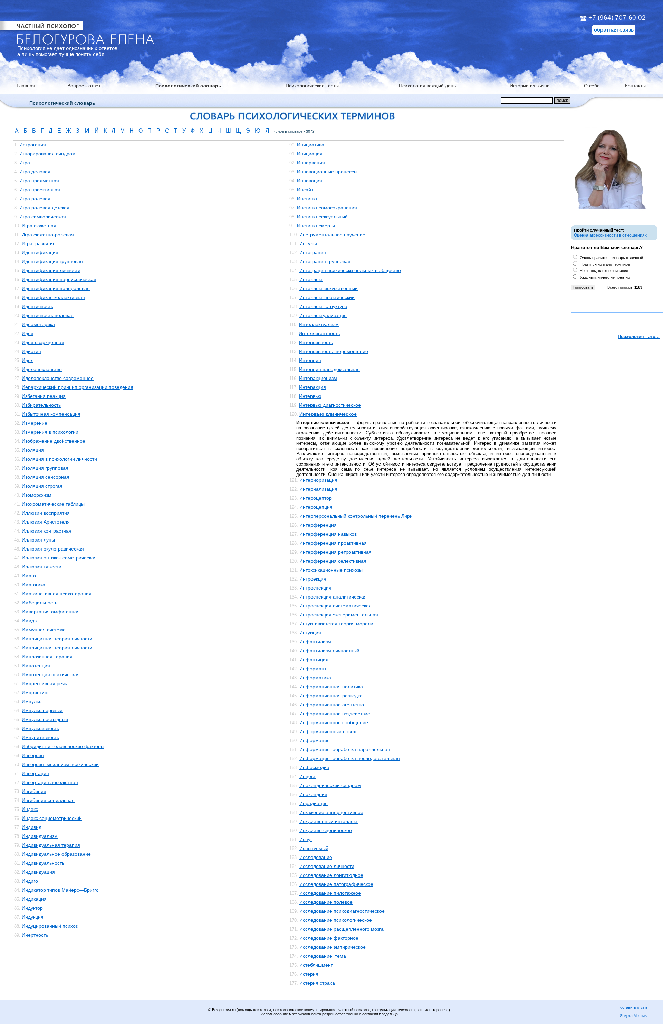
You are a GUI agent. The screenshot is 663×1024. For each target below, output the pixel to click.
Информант (312, 668)
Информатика (315, 677)
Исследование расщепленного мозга (341, 929)
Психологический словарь (188, 85)
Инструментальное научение (332, 234)
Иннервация (311, 162)
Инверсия (33, 755)
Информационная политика (331, 686)
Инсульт (308, 243)
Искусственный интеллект (328, 821)
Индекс (30, 809)
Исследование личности (326, 866)
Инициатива (310, 144)
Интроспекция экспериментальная (338, 615)
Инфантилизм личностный (329, 650)
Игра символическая (42, 216)
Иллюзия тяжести (41, 567)
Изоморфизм (36, 495)
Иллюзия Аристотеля (46, 522)
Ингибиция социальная (48, 800)
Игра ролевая (34, 198)
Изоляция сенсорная (45, 477)
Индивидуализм (40, 836)
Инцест (307, 776)
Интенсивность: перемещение (333, 351)
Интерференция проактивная (333, 543)
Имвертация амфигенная (51, 611)
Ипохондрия (313, 794)
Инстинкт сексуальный (322, 216)
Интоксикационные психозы (331, 570)
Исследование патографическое (336, 884)
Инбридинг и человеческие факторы (63, 746)
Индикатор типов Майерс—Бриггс (60, 890)
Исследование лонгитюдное (331, 875)
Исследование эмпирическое (332, 947)
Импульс (31, 701)
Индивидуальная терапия (51, 845)
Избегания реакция (44, 396)
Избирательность (41, 405)
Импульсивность (40, 728)
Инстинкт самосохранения (327, 207)
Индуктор (32, 908)
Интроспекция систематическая (335, 606)
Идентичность (37, 306)
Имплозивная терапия (47, 656)
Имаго (29, 575)
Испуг (305, 839)
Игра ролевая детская (44, 207)
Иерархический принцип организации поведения (77, 387)
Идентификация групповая (52, 261)
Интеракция (312, 387)
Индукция (33, 917)
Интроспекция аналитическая (333, 597)
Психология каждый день (427, 85)
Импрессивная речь (44, 683)
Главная (26, 85)
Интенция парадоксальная (329, 369)
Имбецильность (39, 602)
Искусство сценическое (325, 830)
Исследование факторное (328, 938)
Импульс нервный (42, 710)
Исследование (315, 857)
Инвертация (35, 773)
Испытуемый (313, 848)
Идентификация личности (51, 270)
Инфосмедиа (314, 767)
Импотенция (36, 665)
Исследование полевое (326, 902)
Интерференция (318, 525)
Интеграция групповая (324, 261)
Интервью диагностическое (330, 405)
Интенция (310, 360)
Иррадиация (313, 803)
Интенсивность (316, 342)
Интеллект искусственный (328, 288)
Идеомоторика (38, 324)
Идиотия (31, 351)
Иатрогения (32, 144)
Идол (27, 360)
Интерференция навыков (328, 534)
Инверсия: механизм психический (60, 764)
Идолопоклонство (42, 369)
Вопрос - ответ (83, 85)
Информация (314, 740)
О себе (592, 85)
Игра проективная (39, 189)
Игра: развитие (39, 243)
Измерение (34, 423)
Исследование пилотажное (330, 893)
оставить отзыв (633, 1007)
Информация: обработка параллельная (344, 749)
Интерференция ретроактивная (335, 552)
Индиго (30, 881)
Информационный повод (327, 731)
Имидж (29, 620)
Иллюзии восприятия (46, 513)
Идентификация (40, 252)
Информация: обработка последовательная (349, 758)
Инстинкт (307, 198)
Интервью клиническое (328, 414)
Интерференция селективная (332, 561)
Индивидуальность (43, 863)
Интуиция (310, 632)
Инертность (35, 935)
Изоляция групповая (45, 468)
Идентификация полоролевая (56, 288)
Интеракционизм (318, 378)
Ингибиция (34, 791)
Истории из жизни (530, 85)
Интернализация (318, 489)
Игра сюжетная (39, 225)
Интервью (310, 396)
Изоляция (33, 450)
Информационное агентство (331, 704)
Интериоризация (318, 480)
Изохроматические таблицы (53, 504)
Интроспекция (315, 588)
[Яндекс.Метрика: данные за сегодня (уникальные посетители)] (633, 1016)
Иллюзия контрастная (46, 531)
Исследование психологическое (335, 920)
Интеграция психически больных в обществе (350, 270)
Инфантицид (313, 659)
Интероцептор (315, 498)
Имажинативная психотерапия (57, 593)
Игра (24, 162)
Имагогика (33, 584)
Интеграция (312, 252)
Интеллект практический (327, 297)
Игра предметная (39, 180)
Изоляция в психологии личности (59, 459)
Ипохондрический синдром (330, 785)
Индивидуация (38, 872)
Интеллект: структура (323, 306)
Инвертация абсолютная (50, 782)
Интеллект (311, 279)
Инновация (309, 180)
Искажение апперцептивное (331, 812)
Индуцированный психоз (50, 926)
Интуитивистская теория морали (336, 623)
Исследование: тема (322, 956)
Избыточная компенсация (51, 414)
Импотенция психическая (51, 674)
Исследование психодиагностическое (342, 911)
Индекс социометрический (52, 818)
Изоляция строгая (42, 486)
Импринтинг (35, 692)
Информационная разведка (331, 695)
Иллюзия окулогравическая (53, 549)
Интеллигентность (319, 333)
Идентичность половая (48, 315)
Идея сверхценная (43, 342)
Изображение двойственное (53, 441)
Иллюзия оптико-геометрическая (59, 558)
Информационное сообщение (333, 722)
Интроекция (312, 579)
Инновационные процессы (327, 171)
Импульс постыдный (45, 719)
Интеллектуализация (323, 315)
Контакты (635, 85)
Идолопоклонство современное (58, 378)
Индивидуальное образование (56, 854)
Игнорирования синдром (47, 153)
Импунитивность (40, 737)
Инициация (310, 153)
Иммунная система (44, 629)
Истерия (308, 974)
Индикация (34, 899)
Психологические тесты (312, 85)
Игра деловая (34, 171)
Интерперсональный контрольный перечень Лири (356, 516)
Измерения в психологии (50, 432)
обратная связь (614, 30)
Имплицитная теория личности (57, 638)
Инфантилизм (315, 641)
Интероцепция (316, 507)
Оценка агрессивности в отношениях (610, 235)
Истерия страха (317, 983)
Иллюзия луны (38, 540)
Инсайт (305, 189)
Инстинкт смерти (316, 225)
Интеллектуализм (319, 324)
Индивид (31, 827)
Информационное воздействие (334, 713)
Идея (27, 333)
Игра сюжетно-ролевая (47, 234)
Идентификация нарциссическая (59, 279)
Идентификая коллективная (53, 297)
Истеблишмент (316, 965)
